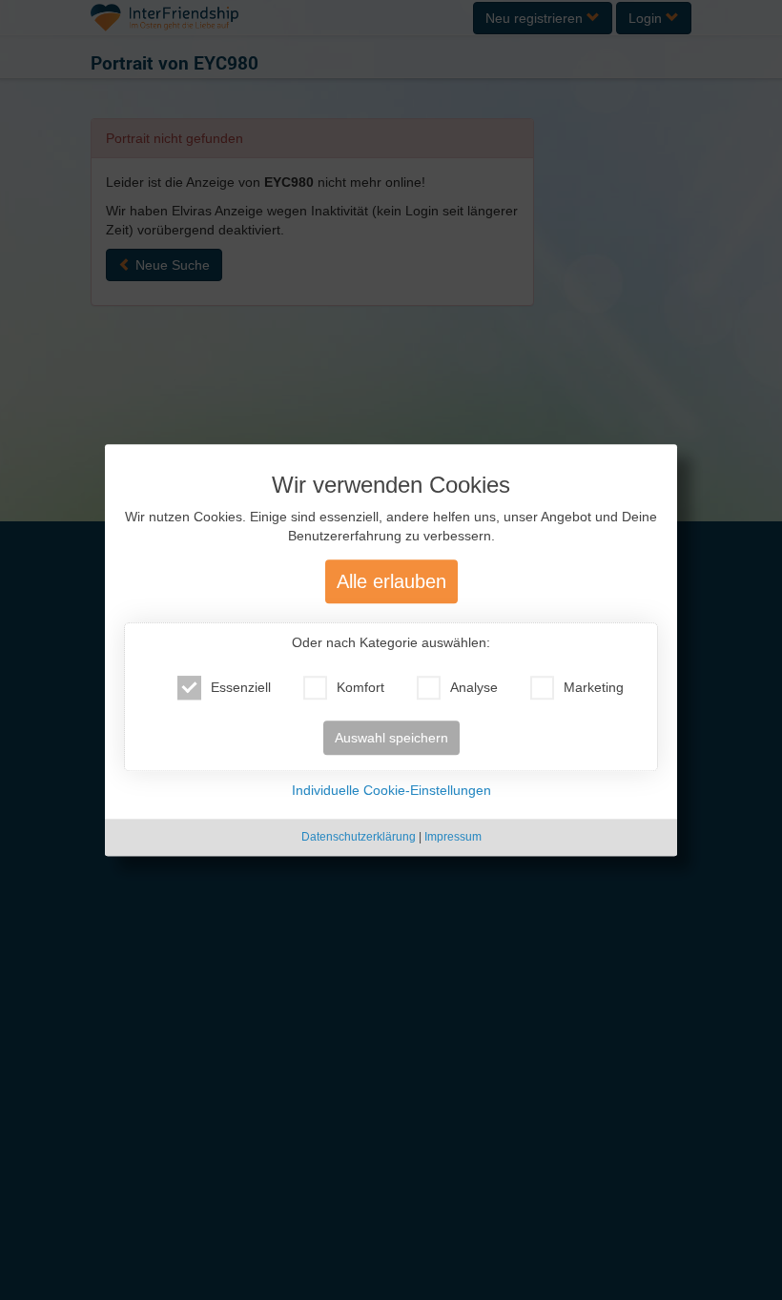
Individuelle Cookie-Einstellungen (391, 791)
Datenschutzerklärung (358, 837)
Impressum (453, 837)
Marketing (594, 688)
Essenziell (241, 688)
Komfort (360, 688)
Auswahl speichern (391, 738)
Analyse (474, 688)
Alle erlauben (391, 582)
